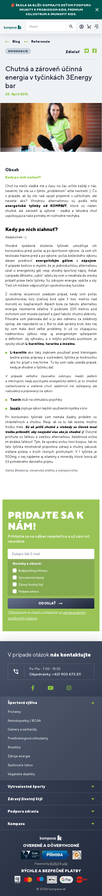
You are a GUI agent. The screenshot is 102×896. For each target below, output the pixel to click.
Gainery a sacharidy (22, 729)
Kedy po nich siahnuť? (23, 177)
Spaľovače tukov (20, 765)
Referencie (18, 51)
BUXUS (54, 863)
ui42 (65, 863)
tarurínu (52, 344)
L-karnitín (18, 352)
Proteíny (14, 712)
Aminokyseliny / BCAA (24, 721)
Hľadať (71, 26)
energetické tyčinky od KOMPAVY (36, 206)
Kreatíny (14, 747)
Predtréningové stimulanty (28, 738)
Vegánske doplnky (21, 774)
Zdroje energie (19, 756)
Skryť (97, 9)
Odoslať (47, 603)
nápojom (88, 261)
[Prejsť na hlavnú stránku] (13, 27)
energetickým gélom (54, 261)
